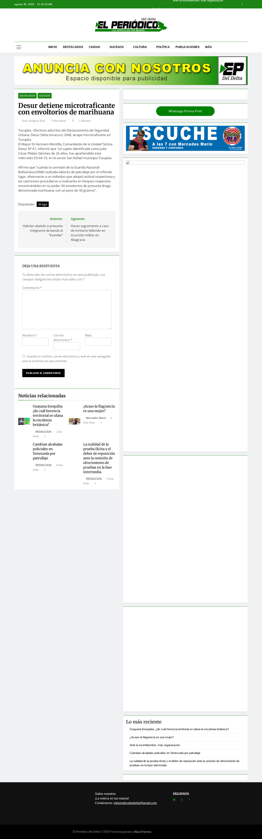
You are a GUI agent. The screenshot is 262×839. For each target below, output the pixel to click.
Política (163, 47)
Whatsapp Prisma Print (185, 111)
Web (88, 335)
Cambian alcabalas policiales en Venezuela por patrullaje (187, 4)
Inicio (52, 47)
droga (42, 204)
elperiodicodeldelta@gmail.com (135, 803)
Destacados (73, 47)
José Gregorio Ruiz (33, 120)
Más (208, 47)
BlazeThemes (142, 831)
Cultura (140, 47)
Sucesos (117, 47)
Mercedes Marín (96, 417)
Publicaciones (187, 47)
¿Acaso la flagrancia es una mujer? (99, 408)
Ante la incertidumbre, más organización (155, 745)
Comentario (32, 288)
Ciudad (94, 47)
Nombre (29, 335)
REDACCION (43, 431)
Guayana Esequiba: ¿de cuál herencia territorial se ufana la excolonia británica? (48, 415)
